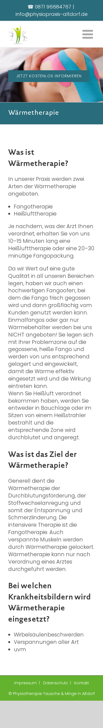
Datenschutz (55, 683)
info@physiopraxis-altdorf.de (52, 14)
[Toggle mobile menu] (88, 34)
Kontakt (81, 683)
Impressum (25, 683)
